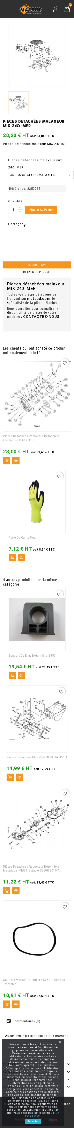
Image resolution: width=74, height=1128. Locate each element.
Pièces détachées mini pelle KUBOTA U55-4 (37, 757)
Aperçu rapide (16, 460)
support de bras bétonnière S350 (32, 655)
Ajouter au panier (41, 209)
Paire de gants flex (22, 537)
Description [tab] (37, 265)
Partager (26, 226)
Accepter (33, 1121)
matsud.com (38, 298)
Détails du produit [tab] (37, 272)
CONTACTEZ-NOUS (41, 316)
